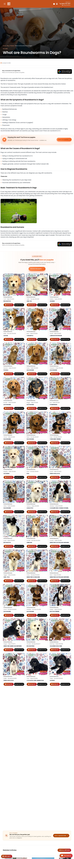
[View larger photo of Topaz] (23, 758)
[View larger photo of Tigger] (23, 551)
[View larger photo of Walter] (69, 586)
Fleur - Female (56, 747)
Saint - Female (33, 299)
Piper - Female (33, 437)
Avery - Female (33, 575)
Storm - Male (32, 747)
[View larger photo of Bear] (46, 310)
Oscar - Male (9, 437)
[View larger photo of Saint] (46, 275)
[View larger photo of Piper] (46, 413)
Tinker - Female (56, 678)
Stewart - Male (56, 782)
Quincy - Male (33, 506)
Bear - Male (32, 333)
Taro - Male (32, 678)
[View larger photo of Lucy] (23, 724)
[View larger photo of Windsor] (69, 482)
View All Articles (64, 850)
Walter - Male (56, 609)
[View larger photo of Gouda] (46, 620)
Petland (12, 45)
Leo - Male (55, 402)
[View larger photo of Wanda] (23, 689)
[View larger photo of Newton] (23, 344)
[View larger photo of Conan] (69, 517)
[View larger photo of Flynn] (69, 551)
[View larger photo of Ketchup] (69, 620)
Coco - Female (10, 609)
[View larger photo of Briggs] (46, 379)
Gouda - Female (33, 644)
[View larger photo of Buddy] (23, 793)
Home (4, 45)
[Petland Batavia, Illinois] (9, 4)
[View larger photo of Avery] (46, 551)
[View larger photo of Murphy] (23, 448)
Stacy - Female (56, 713)
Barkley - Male (56, 299)
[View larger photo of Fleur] (69, 724)
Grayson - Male (56, 368)
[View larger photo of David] (69, 448)
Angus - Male (9, 644)
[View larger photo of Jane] (46, 689)
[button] (9, 275)
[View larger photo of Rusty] (46, 344)
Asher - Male (9, 506)
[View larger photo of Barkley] (69, 275)
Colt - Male (9, 299)
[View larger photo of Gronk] (69, 310)
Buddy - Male (9, 816)
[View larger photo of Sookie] (46, 517)
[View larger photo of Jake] (46, 758)
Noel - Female (32, 471)
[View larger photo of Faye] (69, 413)
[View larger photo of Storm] (46, 724)
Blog (8, 45)
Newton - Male (10, 368)
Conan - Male (56, 540)
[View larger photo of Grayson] (69, 344)
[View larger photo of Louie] (23, 517)
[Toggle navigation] (4, 3)
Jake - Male (32, 782)
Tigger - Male (9, 575)
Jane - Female (33, 713)
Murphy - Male (10, 471)
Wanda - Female (10, 713)
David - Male (55, 471)
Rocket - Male (10, 402)
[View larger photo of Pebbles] (46, 586)
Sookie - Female (33, 540)
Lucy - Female (9, 747)
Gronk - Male (55, 333)
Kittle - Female (10, 333)
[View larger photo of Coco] (23, 586)
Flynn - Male (55, 575)
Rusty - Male (32, 368)
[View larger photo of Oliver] (46, 793)
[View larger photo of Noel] (46, 448)
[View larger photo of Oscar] (23, 413)
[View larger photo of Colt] (23, 275)
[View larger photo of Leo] (69, 379)
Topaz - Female (10, 782)
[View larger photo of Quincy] (46, 482)
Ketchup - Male (56, 644)
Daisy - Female (56, 816)
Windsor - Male (56, 506)
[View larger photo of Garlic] (23, 655)
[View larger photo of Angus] (23, 620)
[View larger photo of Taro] (46, 655)
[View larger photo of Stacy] (69, 689)
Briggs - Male (32, 402)
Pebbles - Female (34, 609)
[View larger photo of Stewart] (69, 758)
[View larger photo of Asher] (23, 482)
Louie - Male (9, 540)
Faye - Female (56, 437)
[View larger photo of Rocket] (23, 379)
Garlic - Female (10, 678)
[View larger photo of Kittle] (23, 310)
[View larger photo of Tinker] (69, 655)
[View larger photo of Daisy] (69, 793)
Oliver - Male (32, 816)
